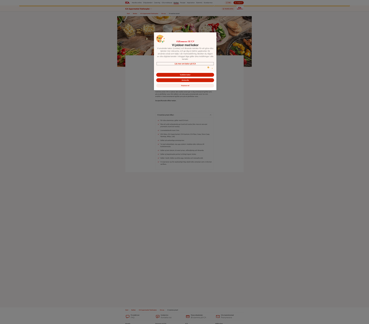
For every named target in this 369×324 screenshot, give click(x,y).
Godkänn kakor (185, 75)
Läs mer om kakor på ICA (185, 64)
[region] (185, 61)
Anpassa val (185, 85)
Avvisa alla (185, 80)
